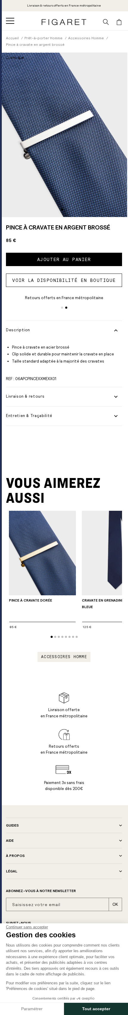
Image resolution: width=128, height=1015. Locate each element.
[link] (64, 5)
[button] (10, 20)
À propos (15, 856)
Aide (10, 840)
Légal (11, 871)
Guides (12, 825)
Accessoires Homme (64, 657)
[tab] (62, 209)
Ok (115, 904)
